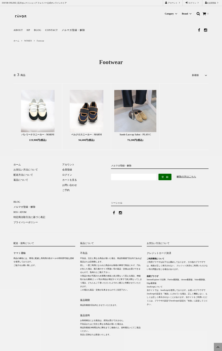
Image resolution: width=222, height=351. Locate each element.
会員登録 (212, 3)
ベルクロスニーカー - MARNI (86, 134)
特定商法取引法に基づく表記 (29, 217)
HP (28, 30)
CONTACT (51, 30)
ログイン (192, 3)
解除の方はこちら (186, 176)
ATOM (23, 212)
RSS (15, 212)
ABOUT (18, 30)
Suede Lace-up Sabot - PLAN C (135, 134)
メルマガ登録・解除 (73, 30)
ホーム (16, 41)
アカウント (172, 3)
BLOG (37, 30)
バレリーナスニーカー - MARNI (37, 134)
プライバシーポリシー (25, 222)
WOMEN (28, 41)
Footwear (40, 41)
